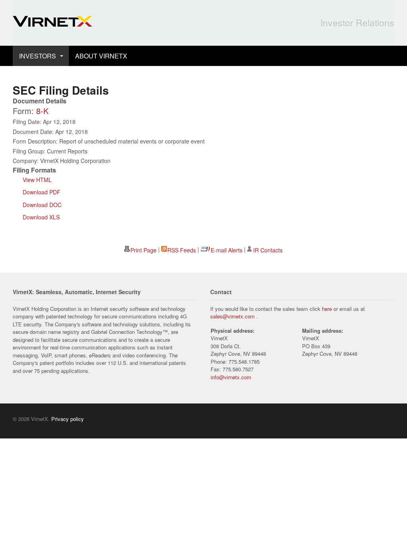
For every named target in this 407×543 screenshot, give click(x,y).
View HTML (37, 180)
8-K (42, 110)
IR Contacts (268, 250)
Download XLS (41, 217)
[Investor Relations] (52, 22)
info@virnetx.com (231, 377)
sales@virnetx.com (232, 316)
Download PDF (41, 192)
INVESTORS (37, 55)
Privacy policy (67, 419)
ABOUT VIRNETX (101, 55)
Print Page (143, 250)
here (327, 308)
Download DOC (42, 205)
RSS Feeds (181, 250)
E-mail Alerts (226, 250)
